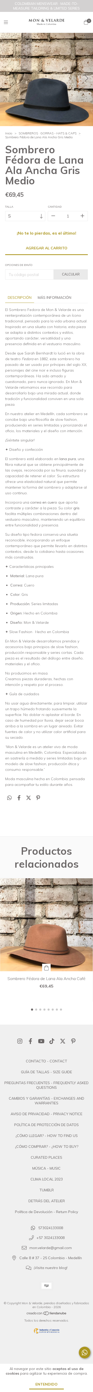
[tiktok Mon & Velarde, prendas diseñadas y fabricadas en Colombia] (52, 1041)
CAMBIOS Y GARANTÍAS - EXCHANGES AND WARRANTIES (46, 1100)
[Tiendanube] (46, 1314)
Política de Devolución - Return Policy (46, 1211)
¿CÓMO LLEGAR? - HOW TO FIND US (47, 1135)
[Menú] (9, 22)
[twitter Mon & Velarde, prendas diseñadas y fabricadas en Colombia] (63, 1041)
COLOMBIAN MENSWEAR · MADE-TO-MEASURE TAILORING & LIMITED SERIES (46, 6)
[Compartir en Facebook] (19, 798)
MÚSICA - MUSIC (46, 1168)
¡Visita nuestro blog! (50, 1268)
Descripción (20, 297)
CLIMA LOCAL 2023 (46, 1179)
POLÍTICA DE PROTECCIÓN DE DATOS (46, 1124)
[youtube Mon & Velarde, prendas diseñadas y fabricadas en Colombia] (41, 1041)
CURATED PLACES (46, 1157)
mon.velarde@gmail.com (50, 1248)
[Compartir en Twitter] (28, 798)
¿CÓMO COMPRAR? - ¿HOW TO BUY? (46, 1146)
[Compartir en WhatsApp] (9, 798)
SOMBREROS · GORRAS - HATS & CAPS (47, 133)
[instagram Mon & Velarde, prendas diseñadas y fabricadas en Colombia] (20, 1041)
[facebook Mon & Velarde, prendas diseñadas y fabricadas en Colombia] (30, 1041)
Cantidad (55, 206)
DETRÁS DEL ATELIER (46, 1201)
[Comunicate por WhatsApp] (84, 1352)
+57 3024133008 (50, 1238)
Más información (54, 297)
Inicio (8, 133)
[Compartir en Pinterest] (38, 798)
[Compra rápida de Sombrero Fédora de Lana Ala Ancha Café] (46, 967)
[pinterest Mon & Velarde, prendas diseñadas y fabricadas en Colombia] (73, 1041)
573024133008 (50, 1228)
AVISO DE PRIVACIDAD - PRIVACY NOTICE (46, 1114)
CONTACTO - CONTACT (46, 1061)
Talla (9, 206)
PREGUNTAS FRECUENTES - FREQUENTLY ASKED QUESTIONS (46, 1085)
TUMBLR (47, 1190)
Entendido (46, 1384)
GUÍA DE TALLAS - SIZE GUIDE (46, 1072)
